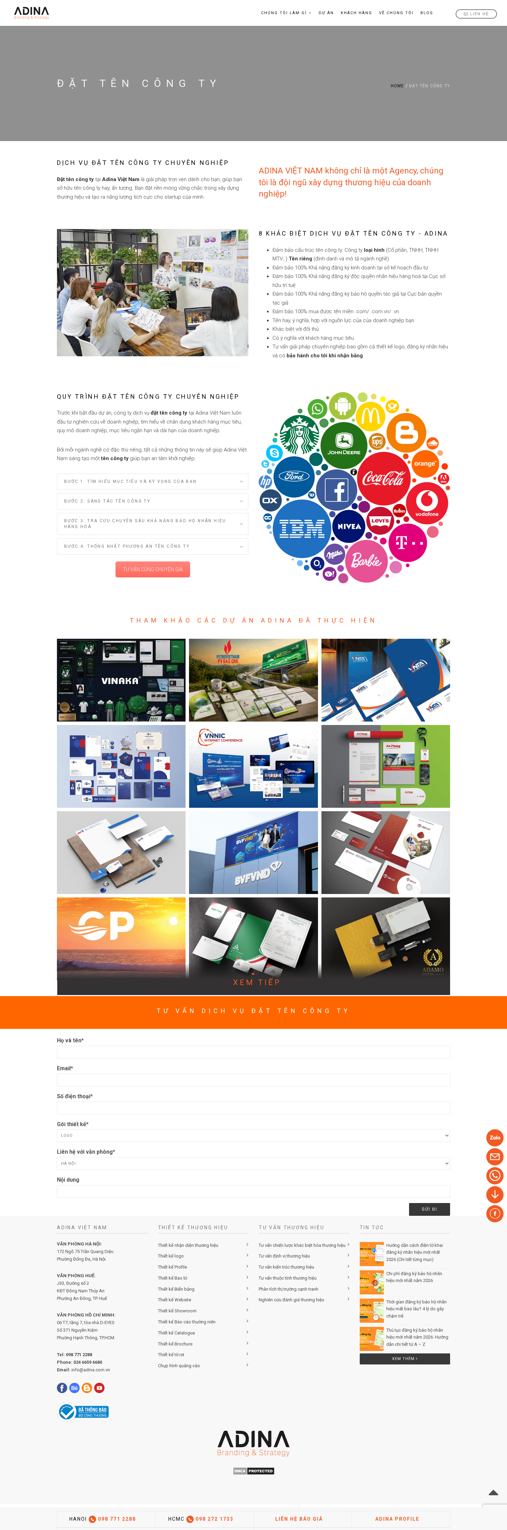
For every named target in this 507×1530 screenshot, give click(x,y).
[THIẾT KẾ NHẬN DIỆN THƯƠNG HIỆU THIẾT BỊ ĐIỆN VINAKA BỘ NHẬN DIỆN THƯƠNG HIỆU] (121, 680)
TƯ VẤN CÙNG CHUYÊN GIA (153, 569)
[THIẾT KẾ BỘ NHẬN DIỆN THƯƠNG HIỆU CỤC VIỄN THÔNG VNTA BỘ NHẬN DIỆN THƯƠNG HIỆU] (385, 680)
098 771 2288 (79, 1354)
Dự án (326, 13)
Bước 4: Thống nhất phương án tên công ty (127, 546)
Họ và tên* (70, 1040)
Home (397, 85)
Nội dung (68, 1179)
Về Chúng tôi (396, 13)
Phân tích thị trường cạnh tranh (288, 1289)
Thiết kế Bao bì (172, 1278)
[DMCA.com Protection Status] (254, 1470)
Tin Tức (372, 1227)
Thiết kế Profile (172, 1267)
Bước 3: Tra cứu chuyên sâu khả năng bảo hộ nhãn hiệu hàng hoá (145, 523)
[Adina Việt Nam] (29, 13)
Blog (426, 13)
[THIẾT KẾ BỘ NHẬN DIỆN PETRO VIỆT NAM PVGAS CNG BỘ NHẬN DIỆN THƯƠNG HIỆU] (253, 680)
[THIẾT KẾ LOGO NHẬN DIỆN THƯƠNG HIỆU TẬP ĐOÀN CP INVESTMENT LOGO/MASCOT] (121, 938)
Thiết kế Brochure (175, 1344)
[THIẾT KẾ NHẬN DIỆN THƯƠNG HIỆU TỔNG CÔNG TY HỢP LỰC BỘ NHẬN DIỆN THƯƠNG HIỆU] (385, 852)
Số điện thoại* (75, 1096)
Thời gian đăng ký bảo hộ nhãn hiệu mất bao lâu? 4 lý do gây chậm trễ (416, 1309)
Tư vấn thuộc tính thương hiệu (288, 1278)
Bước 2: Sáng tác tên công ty (107, 501)
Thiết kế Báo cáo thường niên (187, 1321)
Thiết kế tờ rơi (171, 1354)
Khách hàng (356, 13)
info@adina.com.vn (90, 1369)
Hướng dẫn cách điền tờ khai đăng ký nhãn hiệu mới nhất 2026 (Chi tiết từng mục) (414, 1252)
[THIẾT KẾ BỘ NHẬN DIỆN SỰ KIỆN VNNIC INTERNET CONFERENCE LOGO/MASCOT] (253, 766)
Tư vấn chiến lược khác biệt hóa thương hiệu (302, 1245)
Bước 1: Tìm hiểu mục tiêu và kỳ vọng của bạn (130, 481)
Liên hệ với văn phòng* (86, 1152)
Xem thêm (404, 1359)
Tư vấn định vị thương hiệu (284, 1256)
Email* (65, 1068)
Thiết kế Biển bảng (176, 1289)
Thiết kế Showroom (177, 1310)
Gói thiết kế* (73, 1124)
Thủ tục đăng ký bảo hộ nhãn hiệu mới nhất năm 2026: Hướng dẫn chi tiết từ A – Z (417, 1337)
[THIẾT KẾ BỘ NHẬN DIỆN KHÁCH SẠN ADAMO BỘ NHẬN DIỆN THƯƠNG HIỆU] (385, 938)
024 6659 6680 (87, 1362)
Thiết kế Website (174, 1299)
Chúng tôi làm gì (284, 13)
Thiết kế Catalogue (176, 1332)
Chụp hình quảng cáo (179, 1365)
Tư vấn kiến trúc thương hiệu (286, 1267)
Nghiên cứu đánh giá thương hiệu (291, 1299)
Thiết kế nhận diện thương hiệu (188, 1245)
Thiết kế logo (171, 1256)
